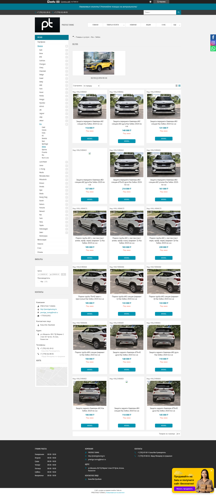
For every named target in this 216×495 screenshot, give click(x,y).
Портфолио (41, 42)
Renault (42, 211)
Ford (40, 89)
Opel (40, 190)
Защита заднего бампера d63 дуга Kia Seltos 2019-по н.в (163, 353)
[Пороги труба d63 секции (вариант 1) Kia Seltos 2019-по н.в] (90, 337)
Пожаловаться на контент (115, 492)
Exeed (41, 78)
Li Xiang (42, 169)
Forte (43, 133)
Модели (40, 46)
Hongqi (41, 99)
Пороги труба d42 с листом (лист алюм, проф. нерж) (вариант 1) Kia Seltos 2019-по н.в (89, 240)
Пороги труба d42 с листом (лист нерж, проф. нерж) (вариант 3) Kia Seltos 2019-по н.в (163, 240)
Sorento (44, 139)
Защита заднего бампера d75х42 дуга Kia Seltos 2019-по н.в (127, 353)
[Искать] (178, 12)
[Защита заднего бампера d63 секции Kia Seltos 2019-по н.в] (127, 393)
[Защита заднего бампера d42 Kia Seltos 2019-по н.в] (90, 393)
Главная (95, 25)
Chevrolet (42, 71)
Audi (40, 50)
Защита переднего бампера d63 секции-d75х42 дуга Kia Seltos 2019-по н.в (126, 182)
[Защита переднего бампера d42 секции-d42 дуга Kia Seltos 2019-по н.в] (127, 106)
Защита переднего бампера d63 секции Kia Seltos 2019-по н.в (163, 122)
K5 (43, 136)
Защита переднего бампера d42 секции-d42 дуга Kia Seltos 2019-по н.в (127, 123)
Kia (92, 37)
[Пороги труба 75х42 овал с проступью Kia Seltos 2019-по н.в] (90, 281)
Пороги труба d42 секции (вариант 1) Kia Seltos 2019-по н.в (127, 297)
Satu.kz (119, 490)
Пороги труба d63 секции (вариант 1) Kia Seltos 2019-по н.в (89, 353)
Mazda (41, 173)
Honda (41, 96)
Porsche (42, 208)
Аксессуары (43, 236)
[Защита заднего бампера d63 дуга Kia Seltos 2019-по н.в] (164, 337)
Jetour (41, 121)
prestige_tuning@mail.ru (49, 312)
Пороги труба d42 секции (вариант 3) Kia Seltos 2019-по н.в (163, 297)
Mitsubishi (43, 180)
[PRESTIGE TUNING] (47, 24)
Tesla (41, 222)
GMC (40, 85)
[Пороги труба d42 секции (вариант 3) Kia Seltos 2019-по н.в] (164, 281)
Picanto (44, 152)
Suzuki (41, 201)
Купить (89, 139)
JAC (40, 110)
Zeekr (41, 232)
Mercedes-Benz (44, 176)
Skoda (41, 194)
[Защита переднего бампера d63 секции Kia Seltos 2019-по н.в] (164, 106)
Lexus (41, 166)
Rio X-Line (45, 158)
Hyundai (42, 103)
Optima (44, 150)
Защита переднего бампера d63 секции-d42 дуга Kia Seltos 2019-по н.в (90, 182)
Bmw (41, 54)
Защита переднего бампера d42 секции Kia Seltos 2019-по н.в (89, 122)
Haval (41, 92)
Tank (41, 218)
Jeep (40, 117)
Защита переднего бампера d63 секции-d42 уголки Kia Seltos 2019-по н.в (163, 182)
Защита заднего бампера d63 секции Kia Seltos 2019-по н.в (126, 409)
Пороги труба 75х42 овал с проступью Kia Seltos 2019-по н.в (90, 297)
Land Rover (43, 162)
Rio (43, 155)
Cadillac (42, 61)
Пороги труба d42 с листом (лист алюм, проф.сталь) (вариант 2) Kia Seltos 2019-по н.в (127, 240)
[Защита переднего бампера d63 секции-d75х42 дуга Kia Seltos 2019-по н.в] (127, 164)
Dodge (41, 75)
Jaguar (41, 113)
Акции (148, 25)
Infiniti (41, 106)
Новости (40, 244)
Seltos (44, 147)
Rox (40, 215)
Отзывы (40, 252)
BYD (40, 57)
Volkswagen (43, 229)
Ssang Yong (43, 197)
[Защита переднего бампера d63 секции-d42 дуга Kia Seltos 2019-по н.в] (90, 164)
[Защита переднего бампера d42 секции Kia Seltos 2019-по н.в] (90, 106)
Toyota (41, 225)
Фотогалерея (42, 240)
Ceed (43, 127)
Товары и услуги (113, 25)
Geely (41, 82)
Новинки (133, 25)
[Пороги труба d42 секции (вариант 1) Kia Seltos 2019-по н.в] (127, 281)
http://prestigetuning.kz (48, 309)
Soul (43, 141)
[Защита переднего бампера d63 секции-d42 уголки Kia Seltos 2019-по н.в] (164, 164)
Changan (42, 64)
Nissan (41, 183)
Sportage (45, 144)
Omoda (41, 187)
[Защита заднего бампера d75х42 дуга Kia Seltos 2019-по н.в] (127, 337)
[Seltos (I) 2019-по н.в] (99, 63)
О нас (164, 25)
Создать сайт (65, 2)
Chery (41, 68)
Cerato (44, 130)
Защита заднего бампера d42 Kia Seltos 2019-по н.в (90, 409)
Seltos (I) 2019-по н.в (99, 78)
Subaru (41, 204)
